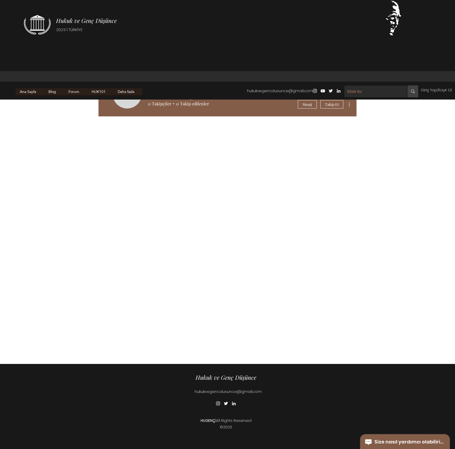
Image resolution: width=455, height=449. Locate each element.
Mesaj (307, 104)
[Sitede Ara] (412, 91)
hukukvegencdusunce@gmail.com (280, 90)
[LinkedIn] (338, 90)
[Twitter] (330, 90)
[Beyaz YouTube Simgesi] (322, 90)
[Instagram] (315, 90)
